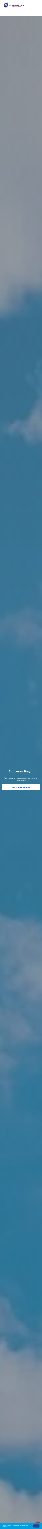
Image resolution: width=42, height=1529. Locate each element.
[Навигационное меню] (38, 5)
